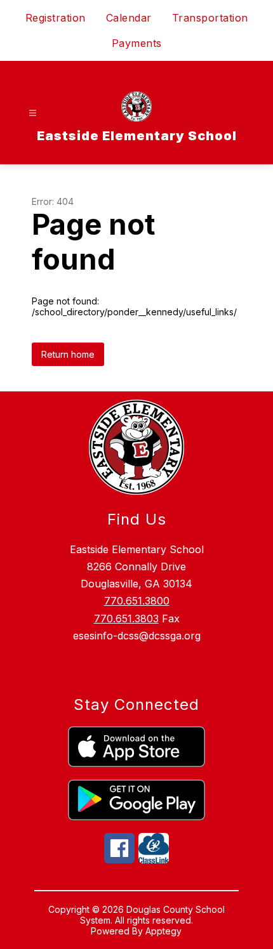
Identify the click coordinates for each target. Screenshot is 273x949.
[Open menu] (32, 113)
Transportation (210, 17)
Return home (68, 354)
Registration (55, 17)
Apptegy (163, 931)
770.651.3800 (137, 600)
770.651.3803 (126, 618)
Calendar (129, 17)
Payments (137, 43)
